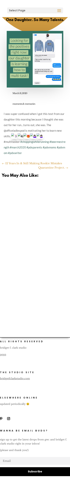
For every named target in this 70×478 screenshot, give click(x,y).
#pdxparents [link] (34, 147)
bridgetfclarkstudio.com (15, 378)
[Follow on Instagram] (9, 419)
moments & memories (24, 103)
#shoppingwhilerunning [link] (34, 141)
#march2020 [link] (18, 147)
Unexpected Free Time (25, 194)
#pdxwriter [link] (15, 153)
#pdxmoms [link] (49, 147)
